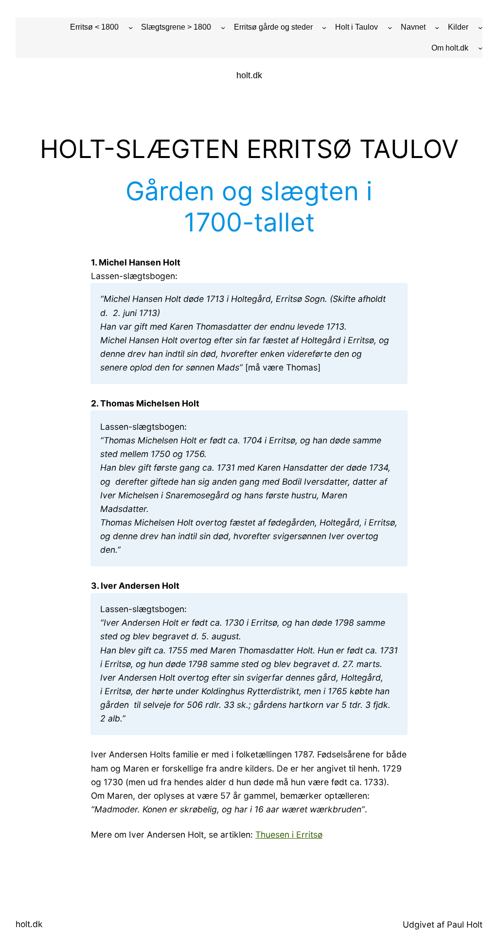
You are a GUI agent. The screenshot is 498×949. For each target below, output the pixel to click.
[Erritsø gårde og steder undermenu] (324, 27)
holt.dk (249, 75)
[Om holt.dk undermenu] (480, 48)
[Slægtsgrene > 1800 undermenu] (223, 27)
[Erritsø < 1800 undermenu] (130, 27)
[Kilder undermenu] (480, 27)
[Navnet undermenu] (437, 27)
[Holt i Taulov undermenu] (390, 27)
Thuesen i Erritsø (288, 834)
